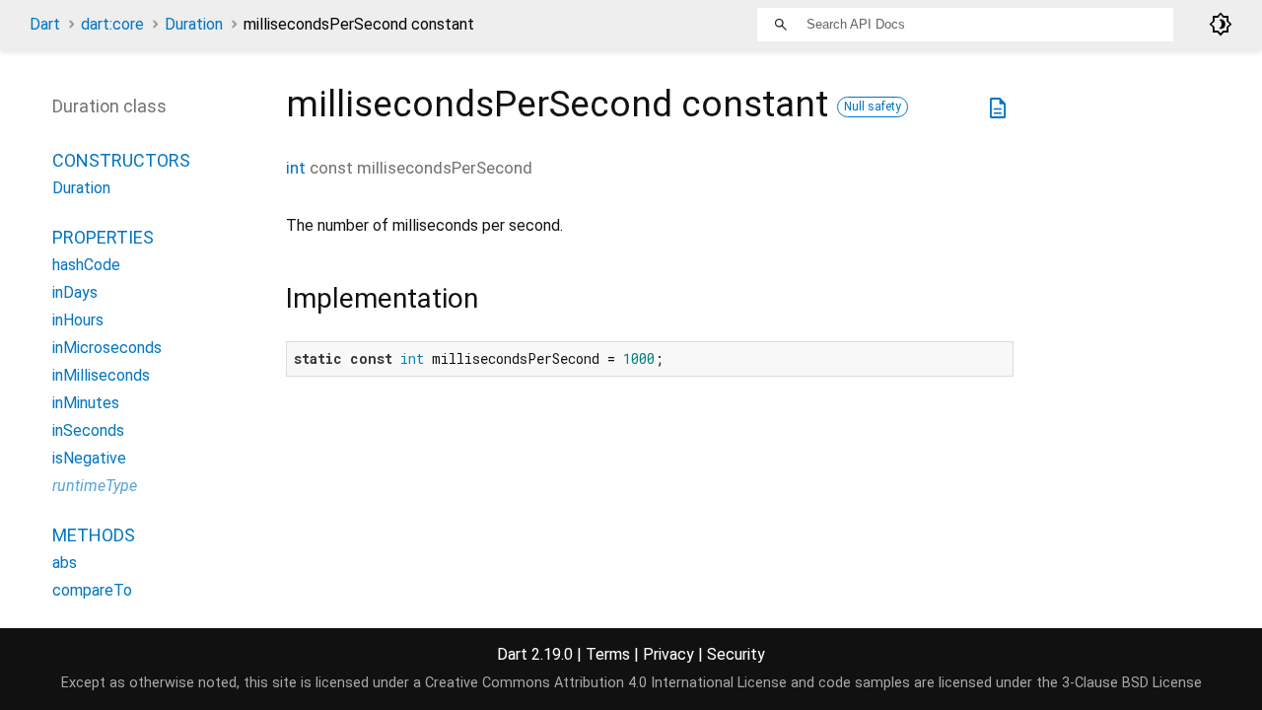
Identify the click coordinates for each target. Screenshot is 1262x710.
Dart (45, 24)
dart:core (112, 24)
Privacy (668, 654)
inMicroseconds (107, 347)
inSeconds (88, 430)
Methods (93, 535)
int (296, 168)
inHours (78, 320)
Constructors (121, 160)
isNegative (89, 458)
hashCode (86, 264)
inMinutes (85, 402)
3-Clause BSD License (1132, 682)
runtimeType (94, 485)
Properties (103, 237)
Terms (608, 654)
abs (64, 562)
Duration (194, 24)
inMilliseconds (101, 375)
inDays (75, 292)
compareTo (92, 590)
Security (736, 654)
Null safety (872, 106)
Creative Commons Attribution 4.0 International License (606, 682)
